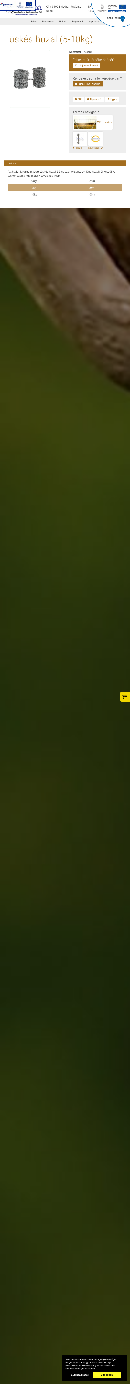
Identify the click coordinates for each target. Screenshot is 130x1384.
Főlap (34, 21)
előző (79, 147)
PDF (80, 99)
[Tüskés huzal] (30, 78)
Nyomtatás (96, 99)
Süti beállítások (80, 1374)
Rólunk (63, 21)
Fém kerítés (105, 122)
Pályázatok (77, 21)
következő (94, 147)
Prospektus (48, 21)
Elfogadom (107, 1374)
